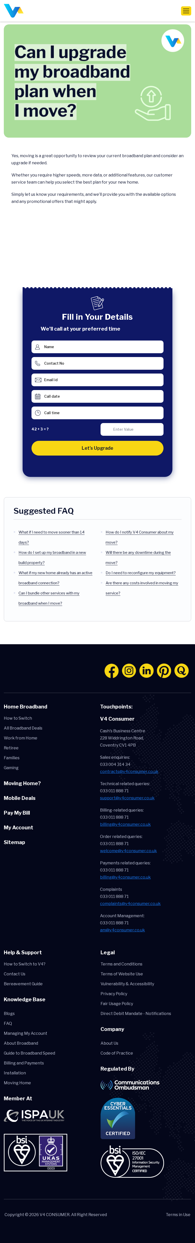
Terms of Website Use (122, 974)
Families (12, 757)
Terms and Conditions (121, 964)
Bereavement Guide (23, 983)
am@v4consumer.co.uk (122, 930)
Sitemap (14, 842)
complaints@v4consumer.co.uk (130, 903)
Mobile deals (20, 798)
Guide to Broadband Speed (29, 1053)
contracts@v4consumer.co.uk (129, 771)
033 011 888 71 (114, 790)
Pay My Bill (17, 813)
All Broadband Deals (23, 728)
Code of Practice (117, 1053)
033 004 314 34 (115, 764)
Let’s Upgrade (97, 448)
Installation (15, 1073)
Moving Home (17, 1082)
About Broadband (21, 1043)
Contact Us (14, 974)
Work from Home (20, 738)
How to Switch (18, 718)
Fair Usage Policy (117, 1003)
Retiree (11, 748)
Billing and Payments (24, 1063)
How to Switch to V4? (24, 964)
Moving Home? (22, 783)
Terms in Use (178, 1214)
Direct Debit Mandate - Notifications (136, 1013)
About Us (109, 1043)
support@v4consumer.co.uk (127, 798)
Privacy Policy (114, 993)
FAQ (8, 1023)
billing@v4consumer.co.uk (125, 824)
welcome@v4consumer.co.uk (128, 850)
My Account (18, 828)
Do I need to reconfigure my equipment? (141, 573)
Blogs (9, 1013)
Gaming (11, 767)
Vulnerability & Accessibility (127, 983)
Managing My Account (25, 1033)
